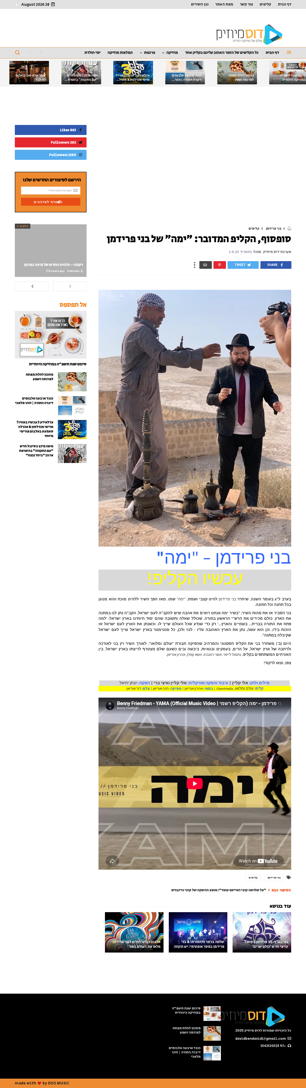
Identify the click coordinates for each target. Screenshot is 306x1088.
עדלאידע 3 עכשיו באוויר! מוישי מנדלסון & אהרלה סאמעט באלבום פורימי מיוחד (34, 429)
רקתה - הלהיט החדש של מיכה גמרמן (53, 265)
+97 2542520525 (273, 1045)
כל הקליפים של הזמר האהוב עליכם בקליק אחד (221, 52)
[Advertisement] (194, 157)
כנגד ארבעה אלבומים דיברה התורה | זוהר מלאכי (187, 80)
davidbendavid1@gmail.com (261, 1038)
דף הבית (284, 4)
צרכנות (149, 52)
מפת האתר (224, 4)
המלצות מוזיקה (120, 52)
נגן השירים (199, 4)
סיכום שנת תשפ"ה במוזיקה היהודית (58, 364)
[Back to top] (11, 1076)
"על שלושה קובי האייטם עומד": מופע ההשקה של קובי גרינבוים (218, 890)
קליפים (265, 4)
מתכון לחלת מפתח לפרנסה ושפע (39, 377)
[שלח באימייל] (205, 265)
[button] (17, 4)
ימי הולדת (92, 52)
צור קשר (246, 4)
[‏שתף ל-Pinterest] (219, 265)
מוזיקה (172, 52)
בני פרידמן (273, 228)
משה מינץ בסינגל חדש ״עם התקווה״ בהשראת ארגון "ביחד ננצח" (82, 80)
